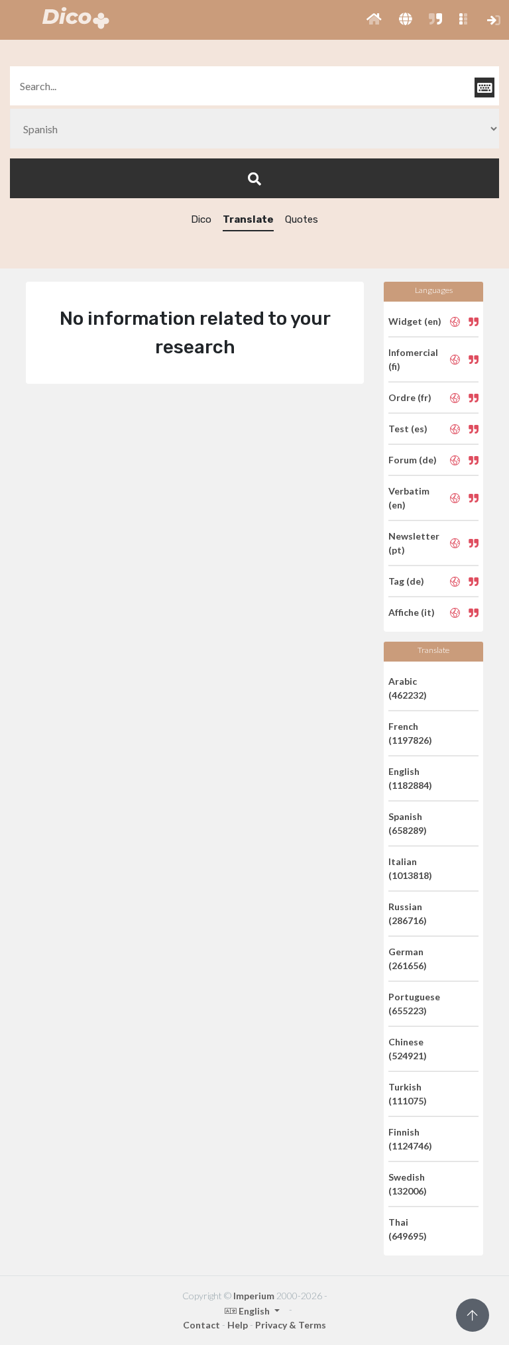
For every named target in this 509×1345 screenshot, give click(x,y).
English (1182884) (410, 778)
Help (237, 1324)
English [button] (254, 1310)
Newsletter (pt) (413, 543)
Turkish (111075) (407, 1093)
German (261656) (407, 958)
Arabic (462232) (407, 688)
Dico (201, 219)
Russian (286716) (407, 913)
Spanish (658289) (407, 823)
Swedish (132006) (407, 1184)
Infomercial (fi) (413, 359)
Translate (248, 219)
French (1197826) (410, 733)
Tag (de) (406, 581)
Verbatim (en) (408, 497)
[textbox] (254, 85)
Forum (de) (412, 459)
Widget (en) (414, 321)
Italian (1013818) (410, 868)
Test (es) (407, 428)
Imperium (253, 1295)
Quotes (301, 219)
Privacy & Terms (290, 1324)
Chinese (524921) (407, 1048)
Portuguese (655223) (414, 1003)
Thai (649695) (407, 1229)
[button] (374, 20)
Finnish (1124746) (410, 1138)
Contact (201, 1324)
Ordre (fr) (409, 397)
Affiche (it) (411, 612)
